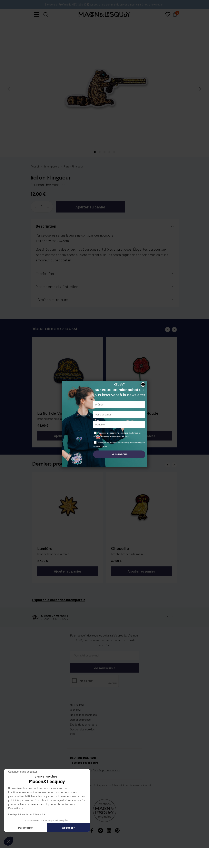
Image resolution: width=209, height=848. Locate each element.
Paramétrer (25, 827)
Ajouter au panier (90, 207)
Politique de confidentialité (108, 785)
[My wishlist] (167, 14)
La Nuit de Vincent (54, 414)
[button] (36, 14)
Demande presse (80, 719)
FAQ (72, 734)
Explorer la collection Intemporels (58, 600)
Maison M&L (77, 705)
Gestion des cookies (82, 729)
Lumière (44, 549)
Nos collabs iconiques (83, 714)
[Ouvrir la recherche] (45, 14)
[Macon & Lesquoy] (104, 14)
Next (174, 329)
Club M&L (76, 709)
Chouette (120, 549)
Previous (167, 329)
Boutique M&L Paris (83, 757)
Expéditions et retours (83, 724)
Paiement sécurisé (140, 785)
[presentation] (9, 89)
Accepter (68, 827)
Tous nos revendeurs (84, 762)
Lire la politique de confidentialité (26, 814)
